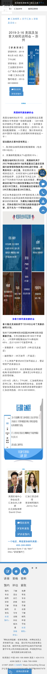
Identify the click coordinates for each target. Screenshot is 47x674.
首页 (12, 6)
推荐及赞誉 (33, 8)
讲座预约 (17, 93)
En (10, 8)
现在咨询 (17, 89)
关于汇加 (26, 18)
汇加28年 (18, 8)
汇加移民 (14, 18)
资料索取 (24, 528)
